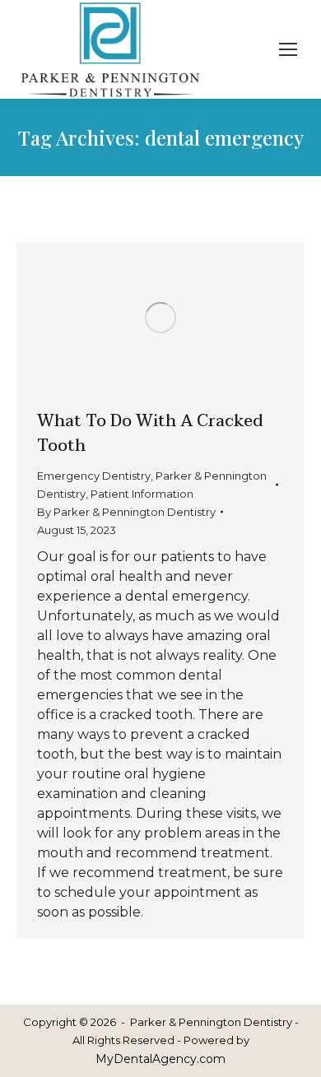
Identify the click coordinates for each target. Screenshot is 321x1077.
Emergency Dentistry (94, 475)
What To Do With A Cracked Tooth (150, 433)
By (126, 511)
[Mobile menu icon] (288, 49)
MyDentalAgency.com (160, 1058)
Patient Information (142, 493)
